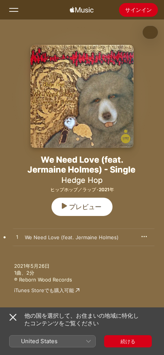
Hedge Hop (82, 180)
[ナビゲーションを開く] (13, 10)
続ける (128, 341)
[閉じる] (13, 317)
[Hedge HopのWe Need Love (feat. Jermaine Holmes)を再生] (17, 237)
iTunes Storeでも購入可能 (44, 290)
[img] (81, 9)
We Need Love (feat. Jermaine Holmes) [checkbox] (72, 237)
